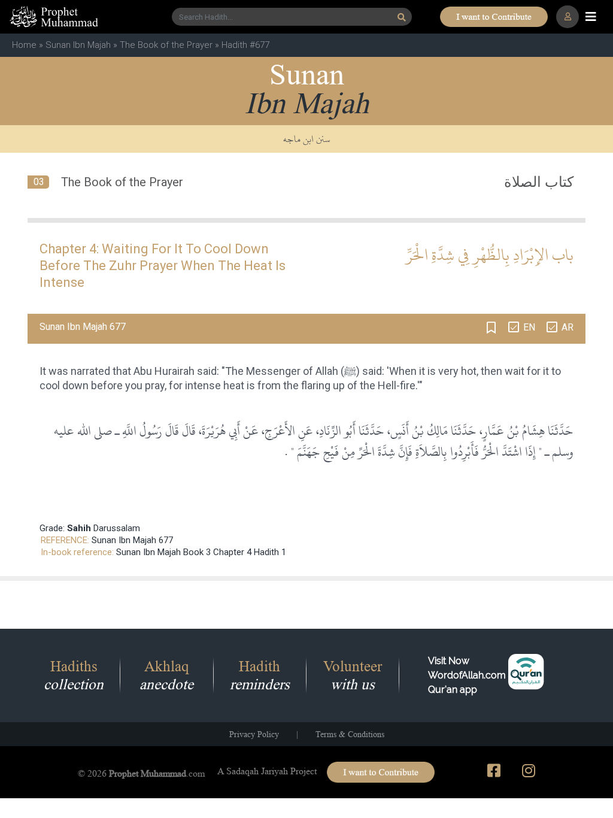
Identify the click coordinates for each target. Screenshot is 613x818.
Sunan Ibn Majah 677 (132, 540)
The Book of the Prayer (166, 45)
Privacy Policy (254, 734)
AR (567, 327)
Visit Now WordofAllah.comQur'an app (467, 675)
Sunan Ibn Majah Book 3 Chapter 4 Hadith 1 (201, 552)
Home (24, 45)
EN (529, 327)
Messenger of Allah (292, 371)
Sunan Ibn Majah (78, 45)
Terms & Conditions (349, 734)
